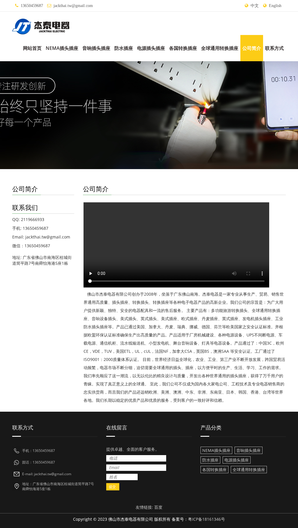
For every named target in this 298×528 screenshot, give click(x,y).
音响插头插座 (96, 48)
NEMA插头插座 (62, 48)
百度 (158, 507)
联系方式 (274, 48)
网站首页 (32, 48)
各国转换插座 (183, 48)
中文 (255, 5)
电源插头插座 (151, 48)
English (275, 5)
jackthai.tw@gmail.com (73, 5)
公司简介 (251, 48)
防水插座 (123, 48)
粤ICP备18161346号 (206, 519)
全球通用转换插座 (219, 48)
